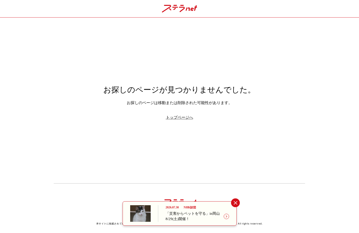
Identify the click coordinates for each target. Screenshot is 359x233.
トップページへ (179, 117)
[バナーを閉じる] (235, 203)
